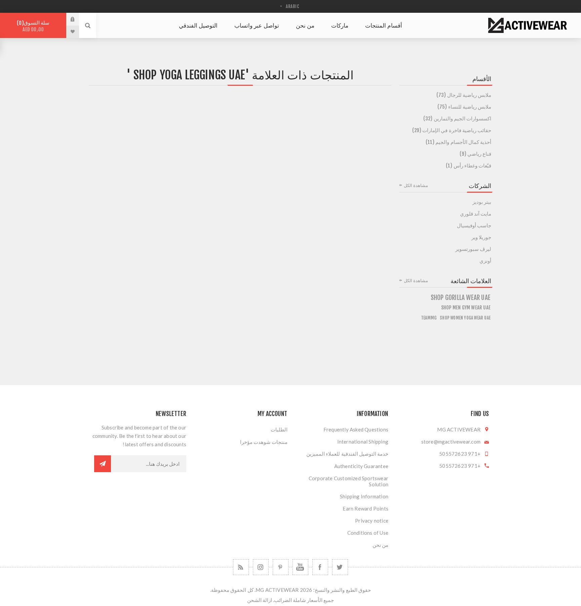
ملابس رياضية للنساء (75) (464, 107)
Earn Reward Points (365, 508)
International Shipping (362, 442)
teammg (428, 317)
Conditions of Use (367, 533)
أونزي (485, 261)
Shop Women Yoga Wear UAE (465, 317)
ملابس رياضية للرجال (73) (463, 95)
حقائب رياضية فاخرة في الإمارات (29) (451, 130)
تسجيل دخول (67, 19)
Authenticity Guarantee (361, 466)
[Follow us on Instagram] (261, 567)
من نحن (380, 545)
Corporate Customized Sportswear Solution (348, 481)
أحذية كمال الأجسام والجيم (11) (458, 142)
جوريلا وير (481, 237)
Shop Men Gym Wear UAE (466, 307)
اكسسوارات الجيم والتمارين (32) (457, 118)
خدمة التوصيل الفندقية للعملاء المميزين (347, 454)
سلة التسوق (34, 26)
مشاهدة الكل (416, 185)
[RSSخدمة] (241, 567)
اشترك (102, 463)
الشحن (254, 600)
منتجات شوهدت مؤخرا (263, 442)
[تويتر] (340, 567)
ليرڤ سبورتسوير (473, 249)
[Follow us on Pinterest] (280, 567)
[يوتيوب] (300, 567)
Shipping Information (364, 496)
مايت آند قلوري (475, 214)
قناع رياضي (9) (475, 154)
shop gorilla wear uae (461, 298)
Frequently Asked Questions (355, 429)
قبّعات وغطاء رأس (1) (468, 165)
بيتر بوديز (481, 202)
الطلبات (279, 429)
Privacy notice (371, 521)
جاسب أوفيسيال (474, 225)
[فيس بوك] (320, 567)
